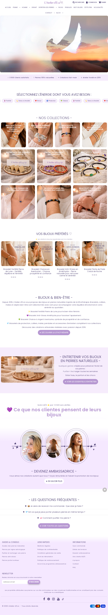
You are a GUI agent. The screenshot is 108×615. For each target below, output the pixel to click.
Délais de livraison (80, 549)
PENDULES (68, 7)
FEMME (15, 7)
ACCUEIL (8, 7)
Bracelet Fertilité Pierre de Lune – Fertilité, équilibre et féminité (13, 271)
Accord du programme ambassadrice (51, 564)
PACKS (60, 7)
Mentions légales (43, 546)
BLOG (58, 13)
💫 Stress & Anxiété (12, 101)
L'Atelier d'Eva (14, 606)
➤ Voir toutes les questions (54, 526)
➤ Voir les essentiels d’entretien (80, 381)
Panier (103, 2)
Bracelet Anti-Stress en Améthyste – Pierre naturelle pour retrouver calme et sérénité (67, 272)
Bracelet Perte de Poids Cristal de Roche (94, 270)
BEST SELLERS (78, 7)
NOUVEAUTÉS (98, 7)
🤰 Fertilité (65, 101)
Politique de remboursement (48, 560)
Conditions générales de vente (49, 553)
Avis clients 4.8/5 (79, 557)
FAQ (74, 567)
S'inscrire (34, 582)
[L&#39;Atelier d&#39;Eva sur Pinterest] (49, 600)
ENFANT (34, 7)
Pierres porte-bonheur (10, 560)
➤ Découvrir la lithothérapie (54, 332)
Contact (76, 564)
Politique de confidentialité (47, 549)
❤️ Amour (27, 101)
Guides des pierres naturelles (13, 546)
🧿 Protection (39, 101)
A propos (76, 560)
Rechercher (79, 2)
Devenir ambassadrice (81, 553)
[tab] (54, 506)
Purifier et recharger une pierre (14, 553)
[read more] (27, 369)
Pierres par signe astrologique (13, 549)
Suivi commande (79, 546)
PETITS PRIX (88, 7)
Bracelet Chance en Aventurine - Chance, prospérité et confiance (40, 271)
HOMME (24, 7)
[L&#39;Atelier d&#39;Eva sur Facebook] (44, 600)
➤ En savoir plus (54, 481)
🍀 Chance (53, 101)
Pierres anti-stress (9, 557)
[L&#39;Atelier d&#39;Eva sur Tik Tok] (62, 600)
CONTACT (48, 13)
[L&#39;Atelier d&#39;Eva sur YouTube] (59, 600)
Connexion (92, 2)
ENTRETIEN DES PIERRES (46, 7)
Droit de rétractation (45, 557)
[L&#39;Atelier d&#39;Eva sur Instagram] (54, 600)
